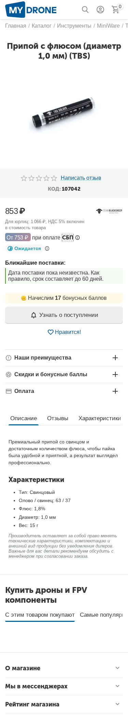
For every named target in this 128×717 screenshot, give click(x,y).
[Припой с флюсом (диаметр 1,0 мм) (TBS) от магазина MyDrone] (64, 114)
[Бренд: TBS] (109, 211)
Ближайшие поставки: (35, 263)
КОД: (54, 189)
